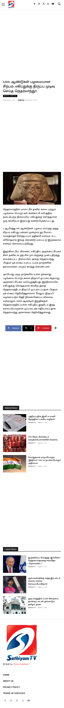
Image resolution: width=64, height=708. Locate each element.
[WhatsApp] (48, 4)
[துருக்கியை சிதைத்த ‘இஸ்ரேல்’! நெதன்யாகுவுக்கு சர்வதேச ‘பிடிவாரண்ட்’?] (14, 564)
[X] (43, 4)
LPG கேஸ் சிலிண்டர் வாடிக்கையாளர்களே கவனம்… (43, 438)
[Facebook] (34, 4)
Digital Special (10, 96)
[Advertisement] (32, 43)
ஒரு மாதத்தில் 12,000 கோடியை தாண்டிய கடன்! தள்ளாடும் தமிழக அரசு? (43, 601)
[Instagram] (39, 4)
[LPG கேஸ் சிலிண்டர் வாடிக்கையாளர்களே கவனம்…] (14, 443)
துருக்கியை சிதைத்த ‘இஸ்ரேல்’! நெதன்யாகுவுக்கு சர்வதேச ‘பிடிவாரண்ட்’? (44, 560)
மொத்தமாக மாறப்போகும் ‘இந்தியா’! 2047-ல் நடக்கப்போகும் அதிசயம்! (44, 460)
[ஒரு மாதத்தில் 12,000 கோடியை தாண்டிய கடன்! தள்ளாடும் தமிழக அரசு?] (14, 605)
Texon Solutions (21, 664)
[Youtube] (52, 4)
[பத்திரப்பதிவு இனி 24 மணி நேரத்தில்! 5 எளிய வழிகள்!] (14, 423)
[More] (55, 328)
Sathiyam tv (32, 422)
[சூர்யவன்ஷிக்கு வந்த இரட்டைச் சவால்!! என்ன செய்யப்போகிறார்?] (14, 584)
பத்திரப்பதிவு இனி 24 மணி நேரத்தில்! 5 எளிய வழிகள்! (41, 418)
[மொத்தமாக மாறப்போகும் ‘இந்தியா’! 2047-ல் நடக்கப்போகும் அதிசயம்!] (14, 463)
